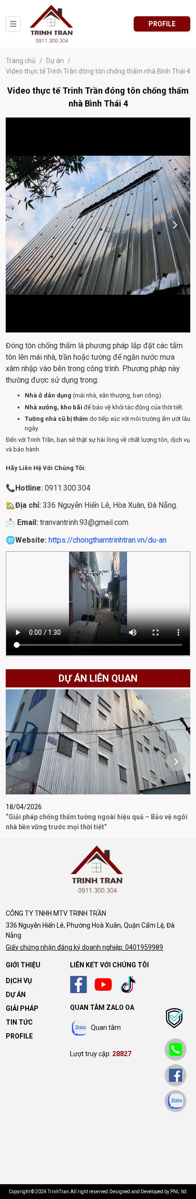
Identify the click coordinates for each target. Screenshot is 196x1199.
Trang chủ (21, 60)
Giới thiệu (23, 965)
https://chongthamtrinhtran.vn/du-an (108, 540)
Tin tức (19, 1022)
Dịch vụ (19, 981)
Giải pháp (22, 1008)
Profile (19, 1036)
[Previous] (21, 225)
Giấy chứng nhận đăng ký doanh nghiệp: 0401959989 (84, 947)
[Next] (175, 225)
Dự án (55, 60)
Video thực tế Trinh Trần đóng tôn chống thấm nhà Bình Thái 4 (98, 71)
